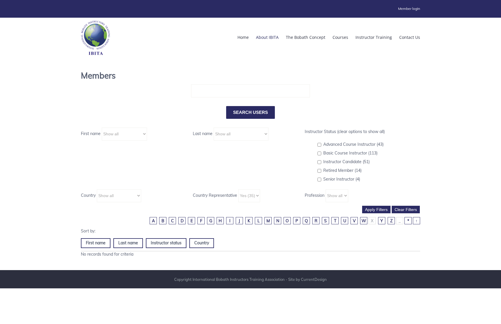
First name (91, 133)
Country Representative (215, 195)
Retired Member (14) (342, 170)
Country (88, 195)
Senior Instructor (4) (341, 179)
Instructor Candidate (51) (346, 161)
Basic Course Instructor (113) (350, 153)
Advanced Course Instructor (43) (353, 144)
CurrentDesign (314, 279)
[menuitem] (409, 8)
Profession (314, 195)
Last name (203, 133)
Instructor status (166, 242)
